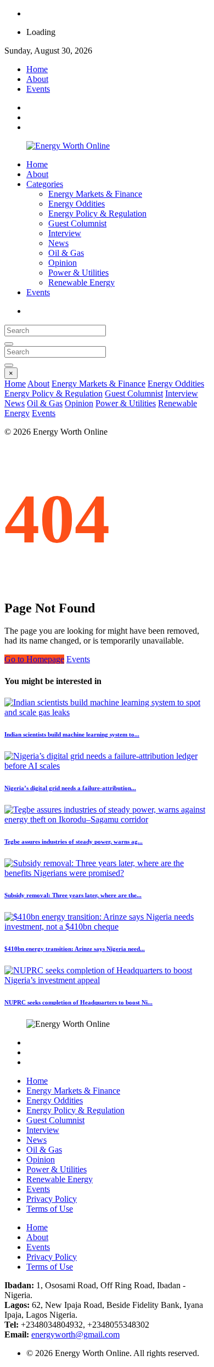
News (58, 243)
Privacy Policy (51, 1199)
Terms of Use (49, 1208)
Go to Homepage (34, 659)
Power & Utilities (78, 272)
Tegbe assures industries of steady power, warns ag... (73, 841)
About (37, 79)
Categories (44, 184)
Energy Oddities (76, 203)
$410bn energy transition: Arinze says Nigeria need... (74, 948)
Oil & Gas (66, 253)
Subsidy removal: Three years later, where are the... (73, 895)
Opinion (62, 262)
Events (38, 89)
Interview (64, 233)
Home (37, 69)
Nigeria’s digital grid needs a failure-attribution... (70, 788)
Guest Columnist (77, 223)
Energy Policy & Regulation (97, 213)
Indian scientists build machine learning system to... (71, 734)
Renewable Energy (81, 282)
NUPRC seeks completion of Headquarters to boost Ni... (78, 1002)
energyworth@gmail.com (75, 1334)
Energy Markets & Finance (95, 193)
